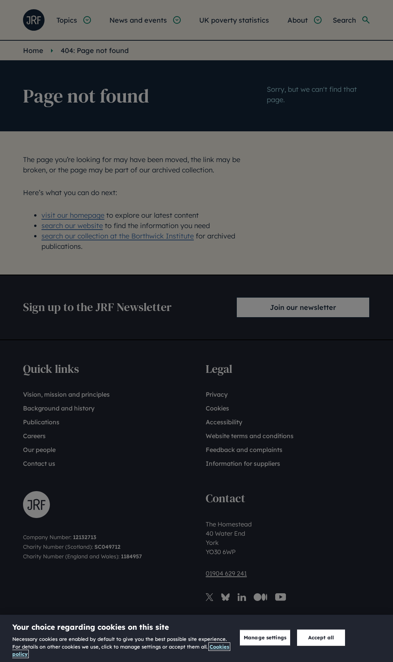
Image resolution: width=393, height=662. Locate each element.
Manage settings (265, 637)
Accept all (321, 637)
